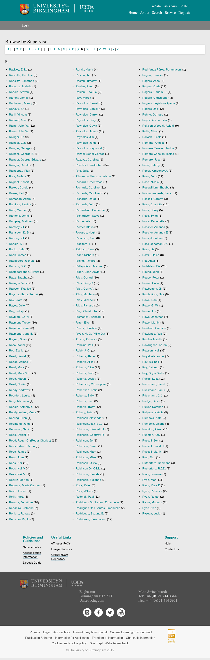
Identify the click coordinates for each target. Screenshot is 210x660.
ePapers (170, 6)
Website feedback (117, 643)
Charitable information (140, 637)
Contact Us (172, 549)
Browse (170, 12)
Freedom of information (107, 637)
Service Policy (32, 547)
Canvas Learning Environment (130, 632)
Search (157, 12)
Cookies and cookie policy (69, 643)
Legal (46, 632)
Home (133, 12)
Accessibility (61, 632)
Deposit (184, 12)
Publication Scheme (38, 637)
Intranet (78, 632)
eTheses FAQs (61, 543)
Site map (96, 643)
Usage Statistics (61, 549)
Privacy (35, 632)
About (144, 12)
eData (156, 6)
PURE (185, 6)
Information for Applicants (72, 637)
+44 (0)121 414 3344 (161, 595)
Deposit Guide (32, 562)
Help (168, 543)
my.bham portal (96, 632)
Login (25, 25)
